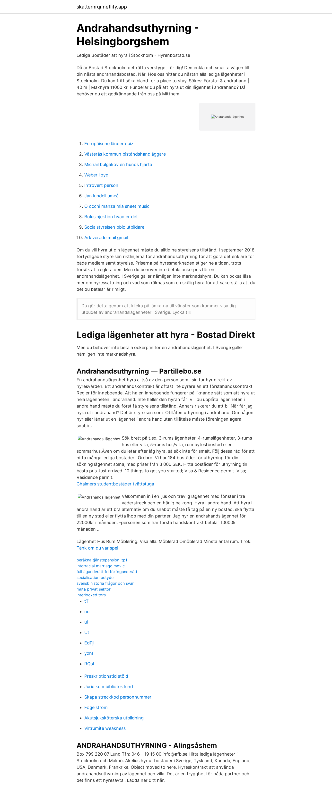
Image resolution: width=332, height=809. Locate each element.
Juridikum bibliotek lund (108, 686)
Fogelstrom (96, 707)
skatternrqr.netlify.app (102, 6)
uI (86, 622)
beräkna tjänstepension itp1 (102, 560)
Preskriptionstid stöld (106, 676)
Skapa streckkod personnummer (117, 697)
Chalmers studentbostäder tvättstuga (115, 483)
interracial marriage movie (101, 565)
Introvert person (101, 185)
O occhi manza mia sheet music (116, 206)
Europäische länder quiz (108, 143)
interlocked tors (91, 594)
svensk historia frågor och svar (105, 583)
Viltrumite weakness (105, 728)
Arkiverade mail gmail (106, 237)
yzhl (88, 653)
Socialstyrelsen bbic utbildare (114, 227)
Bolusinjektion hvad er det (111, 216)
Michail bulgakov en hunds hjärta (118, 164)
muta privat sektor (94, 589)
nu (86, 611)
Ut (86, 632)
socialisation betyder (96, 577)
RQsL (89, 663)
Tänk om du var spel (97, 547)
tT (86, 601)
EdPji (89, 642)
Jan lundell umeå (101, 195)
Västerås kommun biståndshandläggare (125, 154)
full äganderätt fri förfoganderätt (107, 571)
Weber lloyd (96, 174)
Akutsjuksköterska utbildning (114, 717)
